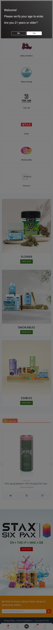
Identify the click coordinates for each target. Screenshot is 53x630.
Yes (34, 33)
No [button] (18, 33)
